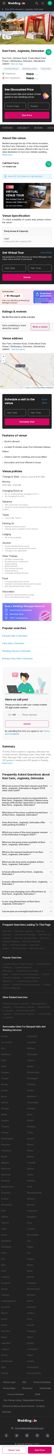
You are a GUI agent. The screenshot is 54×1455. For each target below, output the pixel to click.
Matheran (31, 1096)
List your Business (15, 1394)
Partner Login (9, 1382)
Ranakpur (31, 1126)
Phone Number (29, 714)
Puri (29, 1253)
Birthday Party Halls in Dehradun (17, 658)
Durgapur (5, 1072)
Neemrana (6, 1169)
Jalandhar (5, 1343)
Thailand (5, 1126)
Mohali (4, 1156)
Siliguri (30, 1355)
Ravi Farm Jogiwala (24, 931)
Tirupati (4, 1078)
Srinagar (5, 1108)
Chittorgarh (32, 1036)
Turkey (30, 1132)
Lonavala (31, 1163)
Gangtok (5, 1120)
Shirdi (29, 1187)
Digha (3, 1060)
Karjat (29, 1114)
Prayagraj (31, 1331)
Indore (4, 1235)
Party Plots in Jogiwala (24, 1014)
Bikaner (30, 1156)
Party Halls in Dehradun (13, 643)
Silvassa (31, 1199)
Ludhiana (5, 1277)
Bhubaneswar (33, 1289)
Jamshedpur (33, 1102)
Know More (46, 252)
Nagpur (30, 1247)
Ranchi (4, 1319)
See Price (27, 115)
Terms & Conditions (42, 1382)
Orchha (30, 1090)
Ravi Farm (7, 931)
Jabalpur (5, 1349)
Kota (3, 1048)
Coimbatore (32, 1349)
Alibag (4, 1114)
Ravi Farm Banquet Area (26, 938)
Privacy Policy (9, 1388)
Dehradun (5, 1331)
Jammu (30, 1060)
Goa (29, 1241)
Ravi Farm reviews (18, 945)
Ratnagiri (31, 1108)
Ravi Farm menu (37, 948)
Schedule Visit (27, 422)
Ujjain (3, 1367)
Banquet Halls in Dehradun (14, 636)
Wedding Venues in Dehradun (16, 651)
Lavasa (4, 1090)
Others (30, 1150)
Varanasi (5, 1295)
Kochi (29, 1319)
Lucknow (31, 1229)
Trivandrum (6, 1150)
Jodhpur (31, 1313)
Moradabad (6, 1205)
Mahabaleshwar (34, 1193)
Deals (37, 1394)
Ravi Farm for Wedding (25, 934)
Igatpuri (30, 1169)
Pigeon (28, 387)
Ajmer (4, 1096)
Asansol (30, 1138)
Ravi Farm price (19, 948)
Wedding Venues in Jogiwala (16, 1004)
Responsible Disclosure (33, 1400)
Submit (27, 277)
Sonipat (4, 1199)
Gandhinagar (7, 1361)
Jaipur (4, 1229)
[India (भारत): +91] (12, 714)
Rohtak (4, 1036)
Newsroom (27, 1388)
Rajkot (30, 1337)
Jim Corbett (6, 1042)
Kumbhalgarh (7, 1138)
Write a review (40, 327)
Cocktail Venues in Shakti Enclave (18, 964)
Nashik (30, 1301)
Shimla (4, 1355)
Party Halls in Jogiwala (24, 1007)
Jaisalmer (31, 1042)
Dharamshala (33, 1072)
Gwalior (30, 1343)
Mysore (30, 1144)
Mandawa (5, 1054)
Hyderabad (32, 1211)
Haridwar (31, 1181)
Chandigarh (6, 1247)
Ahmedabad (32, 1235)
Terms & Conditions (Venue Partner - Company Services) (23, 1409)
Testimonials (45, 1388)
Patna (4, 1253)
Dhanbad (31, 1084)
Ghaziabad (6, 1241)
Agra (3, 1265)
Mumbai (31, 1205)
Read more (7, 155)
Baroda (30, 1277)
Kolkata (4, 1217)
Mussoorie (6, 1175)
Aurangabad (32, 1367)
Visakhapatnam (8, 1301)
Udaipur (30, 1259)
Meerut (4, 1313)
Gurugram (5, 1283)
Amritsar (31, 1295)
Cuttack (30, 1361)
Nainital (4, 1102)
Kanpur (30, 1265)
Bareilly (4, 1084)
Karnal (4, 1325)
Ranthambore (7, 1187)
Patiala (30, 1120)
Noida (29, 1271)
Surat (3, 1271)
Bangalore (31, 1217)
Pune (29, 1223)
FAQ (24, 1382)
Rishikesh (5, 1181)
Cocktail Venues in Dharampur (25, 974)
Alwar (3, 1066)
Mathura (31, 1048)
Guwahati (5, 1307)
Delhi (3, 1211)
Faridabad (31, 1283)
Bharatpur (5, 1144)
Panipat (4, 1373)
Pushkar (5, 1132)
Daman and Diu (34, 1373)
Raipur (4, 1337)
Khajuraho (5, 1193)
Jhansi (30, 1175)
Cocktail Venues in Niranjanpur (26, 984)
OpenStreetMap (38, 387)
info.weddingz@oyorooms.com (29, 1428)
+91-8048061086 (9, 167)
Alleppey (5, 1163)
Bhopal (4, 1289)
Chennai (5, 1223)
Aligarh (30, 1066)
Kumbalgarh (32, 1078)
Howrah (30, 1325)
